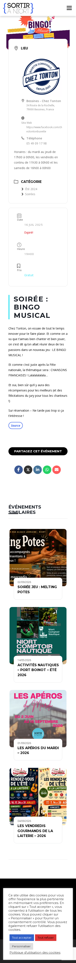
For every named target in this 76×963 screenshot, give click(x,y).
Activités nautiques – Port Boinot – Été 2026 (38, 670)
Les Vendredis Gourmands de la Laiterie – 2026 (35, 831)
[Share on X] (28, 469)
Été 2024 (31, 189)
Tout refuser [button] (46, 937)
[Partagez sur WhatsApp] (47, 469)
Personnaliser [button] (21, 946)
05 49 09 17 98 (36, 143)
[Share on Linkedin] (37, 469)
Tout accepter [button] (21, 937)
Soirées (30, 194)
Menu (69, 8)
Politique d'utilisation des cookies (35, 953)
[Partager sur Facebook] (18, 469)
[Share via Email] (56, 469)
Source (15, 425)
